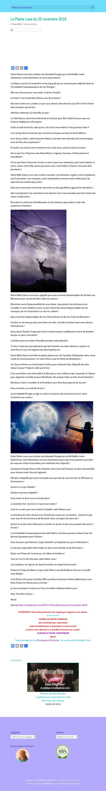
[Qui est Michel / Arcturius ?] (22, 755)
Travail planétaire (30, 24)
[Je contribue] (53, 677)
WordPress (48, 783)
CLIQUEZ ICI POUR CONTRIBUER (53, 633)
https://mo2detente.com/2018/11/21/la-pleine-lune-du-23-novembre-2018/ (52, 605)
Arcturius (76, 783)
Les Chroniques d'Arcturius (45, 780)
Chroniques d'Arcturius (48, 640)
